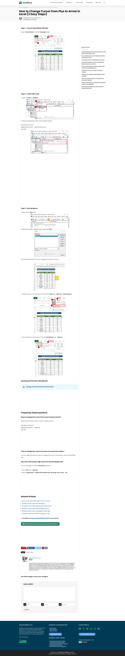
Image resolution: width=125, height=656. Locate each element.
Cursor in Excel (36, 518)
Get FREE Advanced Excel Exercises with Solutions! (41, 524)
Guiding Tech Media (63, 652)
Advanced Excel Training (56, 645)
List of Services (53, 629)
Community (79, 2)
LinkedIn (91, 629)
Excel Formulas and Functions (57, 642)
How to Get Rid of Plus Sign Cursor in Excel (36, 501)
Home (20, 7)
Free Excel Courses (56, 2)
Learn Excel (54, 518)
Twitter (87, 629)
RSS (94, 629)
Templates (89, 2)
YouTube (80, 629)
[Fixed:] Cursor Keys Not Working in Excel (35, 509)
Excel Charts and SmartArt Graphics (59, 643)
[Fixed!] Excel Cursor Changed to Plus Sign (36, 511)
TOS (93, 640)
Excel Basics (25, 7)
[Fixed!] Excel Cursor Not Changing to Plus (36, 514)
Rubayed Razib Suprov (35, 18)
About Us (98, 2)
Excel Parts (46, 518)
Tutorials (68, 2)
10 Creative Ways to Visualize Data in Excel (93, 60)
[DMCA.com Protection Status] (83, 642)
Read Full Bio (36, 570)
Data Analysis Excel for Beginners (58, 646)
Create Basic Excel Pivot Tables (57, 641)
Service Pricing (53, 631)
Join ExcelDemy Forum (88, 634)
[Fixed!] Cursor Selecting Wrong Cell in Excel (36, 506)
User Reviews (53, 628)
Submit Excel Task (55, 634)
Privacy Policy (87, 640)
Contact (99, 629)
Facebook (83, 629)
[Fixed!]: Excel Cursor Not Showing (33, 503)
